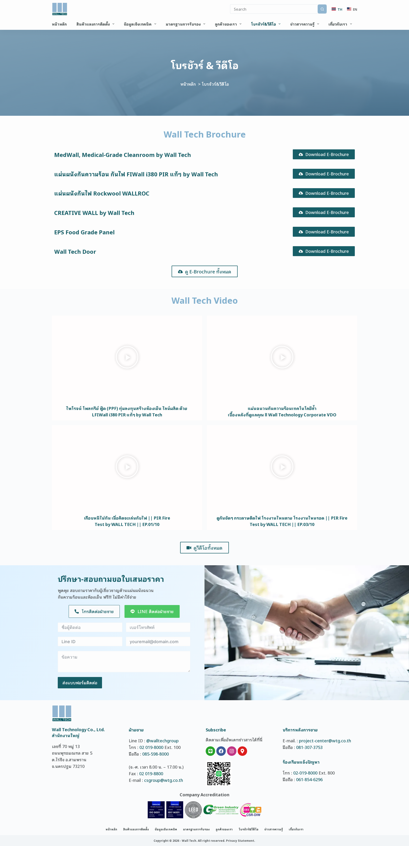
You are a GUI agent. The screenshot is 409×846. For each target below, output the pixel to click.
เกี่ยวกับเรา (338, 24)
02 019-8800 (151, 773)
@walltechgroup (162, 740)
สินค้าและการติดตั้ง (93, 24)
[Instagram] (231, 751)
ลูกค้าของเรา (226, 24)
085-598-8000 (155, 753)
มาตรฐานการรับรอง (183, 24)
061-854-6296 (309, 779)
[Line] (210, 751)
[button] (127, 357)
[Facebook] (221, 751)
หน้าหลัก (59, 24)
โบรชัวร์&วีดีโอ (263, 24)
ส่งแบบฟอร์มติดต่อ (79, 682)
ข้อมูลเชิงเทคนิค (137, 24)
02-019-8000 (305, 772)
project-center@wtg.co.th (325, 740)
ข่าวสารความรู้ (302, 24)
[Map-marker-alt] (242, 751)
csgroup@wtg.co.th (163, 780)
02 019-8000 (151, 747)
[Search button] (322, 8)
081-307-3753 (309, 747)
